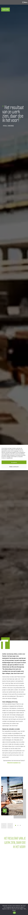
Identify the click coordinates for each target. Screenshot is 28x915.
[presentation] (4, 825)
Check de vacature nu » (14, 762)
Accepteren (14, 462)
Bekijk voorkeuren (14, 466)
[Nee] (26, 909)
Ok (14, 912)
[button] (15, 825)
